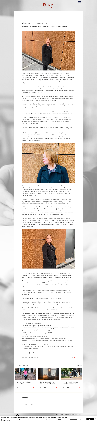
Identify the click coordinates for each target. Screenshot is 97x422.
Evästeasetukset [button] (73, 419)
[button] (80, 11)
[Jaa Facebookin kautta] (23, 353)
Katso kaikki (79, 365)
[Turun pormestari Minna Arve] (25, 374)
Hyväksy (90, 419)
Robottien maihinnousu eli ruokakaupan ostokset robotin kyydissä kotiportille (71, 383)
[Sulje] (95, 419)
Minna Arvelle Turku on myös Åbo (24, 383)
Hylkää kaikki (82, 419)
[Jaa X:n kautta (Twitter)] (26, 353)
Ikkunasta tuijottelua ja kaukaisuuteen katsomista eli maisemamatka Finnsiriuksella (47, 383)
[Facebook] (17, 415)
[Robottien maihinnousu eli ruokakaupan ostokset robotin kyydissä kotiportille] (71, 374)
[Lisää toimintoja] (74, 23)
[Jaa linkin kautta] (33, 353)
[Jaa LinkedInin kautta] (30, 353)
